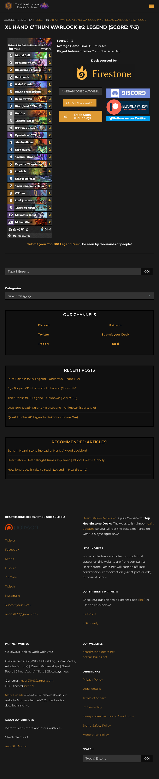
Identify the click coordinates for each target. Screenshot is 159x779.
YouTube (11, 577)
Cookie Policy (92, 707)
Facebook (12, 549)
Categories (13, 288)
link (142, 600)
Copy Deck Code (80, 103)
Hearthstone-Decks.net (99, 518)
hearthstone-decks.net (99, 652)
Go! (147, 271)
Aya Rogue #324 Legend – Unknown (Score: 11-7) (42, 388)
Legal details (92, 689)
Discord (43, 325)
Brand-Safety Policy (97, 725)
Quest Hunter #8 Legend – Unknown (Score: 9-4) (43, 417)
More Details (14, 695)
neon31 (38, 19)
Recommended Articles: (79, 442)
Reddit (44, 344)
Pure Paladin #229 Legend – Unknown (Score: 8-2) (44, 379)
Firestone (89, 614)
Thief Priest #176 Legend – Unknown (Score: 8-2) (42, 398)
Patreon (115, 325)
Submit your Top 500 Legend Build (54, 244)
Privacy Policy (92, 679)
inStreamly (90, 623)
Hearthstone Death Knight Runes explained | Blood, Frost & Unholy (56, 460)
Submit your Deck (115, 334)
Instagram (12, 595)
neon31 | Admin (16, 746)
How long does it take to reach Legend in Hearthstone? (48, 469)
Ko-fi (115, 344)
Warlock (121, 19)
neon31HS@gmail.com (21, 614)
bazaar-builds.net (95, 657)
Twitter (43, 334)
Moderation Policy (96, 735)
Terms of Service (94, 698)
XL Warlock (137, 19)
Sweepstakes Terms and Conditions (108, 716)
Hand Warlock (85, 19)
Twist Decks (105, 19)
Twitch (10, 586)
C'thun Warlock (61, 19)
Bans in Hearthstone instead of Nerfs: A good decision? (47, 450)
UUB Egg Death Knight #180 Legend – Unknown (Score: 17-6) (52, 407)
